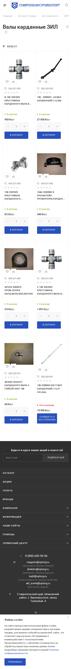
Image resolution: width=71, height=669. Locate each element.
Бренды (8, 499)
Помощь (9, 534)
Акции (7, 481)
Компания (10, 508)
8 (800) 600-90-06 (36, 556)
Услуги (8, 490)
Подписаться (56, 457)
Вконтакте (35, 612)
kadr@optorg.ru (38, 576)
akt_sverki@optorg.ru (38, 583)
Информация (12, 517)
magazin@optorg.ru (38, 562)
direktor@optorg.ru (38, 569)
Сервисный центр (15, 543)
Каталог (9, 473)
